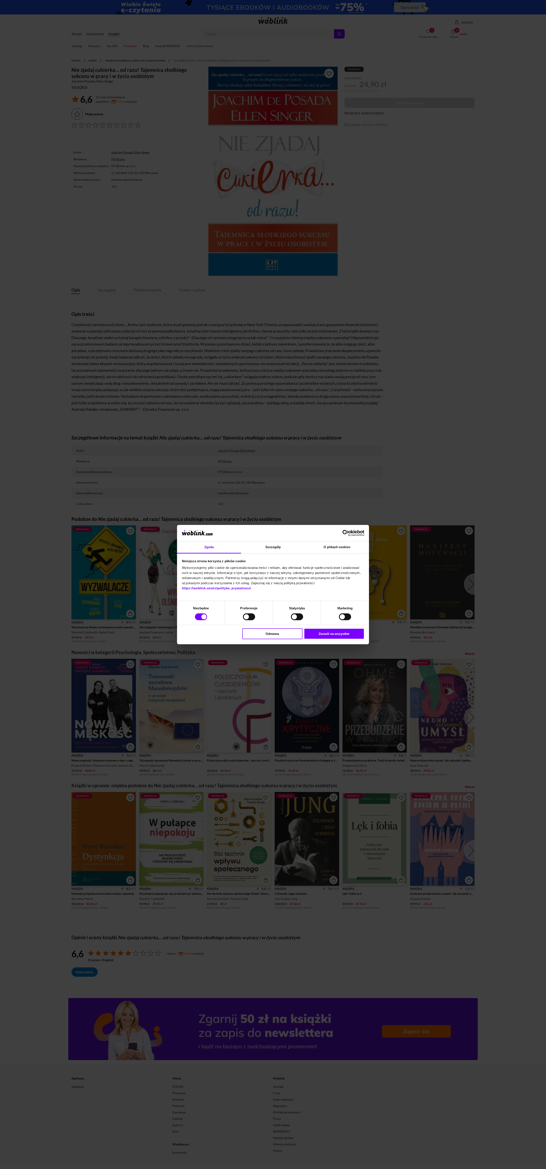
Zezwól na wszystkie (334, 634)
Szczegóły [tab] (273, 547)
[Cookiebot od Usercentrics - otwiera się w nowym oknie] (345, 533)
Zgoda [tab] (209, 547)
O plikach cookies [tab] (337, 547)
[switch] (249, 616)
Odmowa (272, 634)
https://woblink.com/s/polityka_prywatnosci (216, 588)
